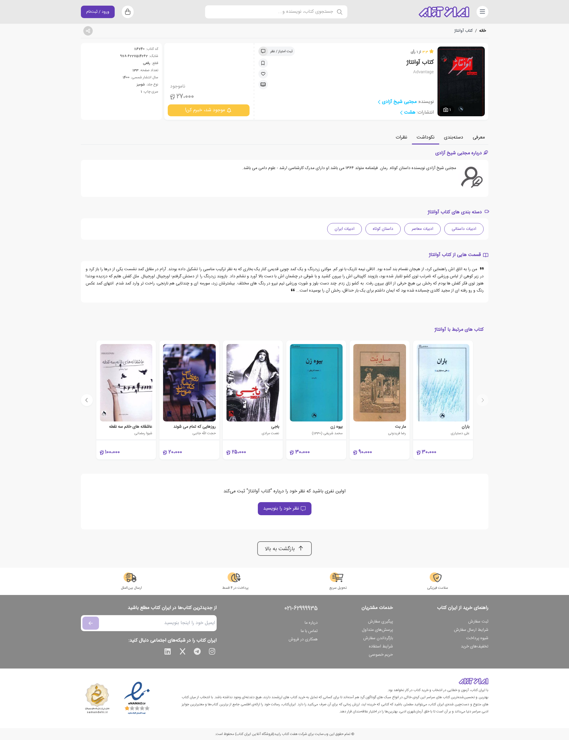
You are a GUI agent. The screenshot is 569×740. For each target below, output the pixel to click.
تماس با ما (309, 631)
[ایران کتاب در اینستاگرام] (212, 652)
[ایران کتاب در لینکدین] (167, 652)
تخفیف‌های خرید (474, 646)
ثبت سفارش (478, 621)
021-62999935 (301, 608)
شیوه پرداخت (477, 638)
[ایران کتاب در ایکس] (182, 652)
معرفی (479, 137)
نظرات (401, 137)
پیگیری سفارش (380, 621)
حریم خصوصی (381, 654)
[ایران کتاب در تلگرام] (197, 652)
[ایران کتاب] (444, 12)
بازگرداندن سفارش (378, 638)
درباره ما (311, 622)
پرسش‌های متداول (377, 630)
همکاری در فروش (303, 639)
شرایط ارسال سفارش (471, 630)
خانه (482, 30)
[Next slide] (87, 400)
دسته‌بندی (453, 137)
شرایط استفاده (381, 646)
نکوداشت (425, 137)
